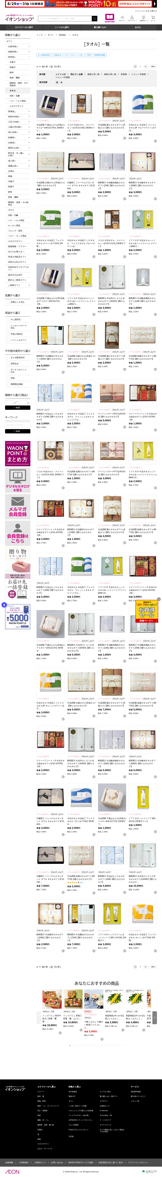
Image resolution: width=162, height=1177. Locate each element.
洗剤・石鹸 (15, 96)
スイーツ (40, 1092)
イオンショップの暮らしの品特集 (81, 1111)
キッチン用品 (14, 225)
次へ (146, 66)
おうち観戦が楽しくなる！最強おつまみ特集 (112, 1131)
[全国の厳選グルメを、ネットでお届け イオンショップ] (19, 17)
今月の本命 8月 (106, 1115)
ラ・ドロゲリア (105, 1120)
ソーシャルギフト (19, 340)
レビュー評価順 (63, 77)
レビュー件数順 (139, 74)
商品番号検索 (136, 1092)
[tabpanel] (52, 1011)
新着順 (124, 74)
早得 (89, 55)
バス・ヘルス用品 (18, 101)
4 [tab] (80, 1045)
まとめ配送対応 (44, 55)
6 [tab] (87, 1045)
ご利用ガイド (40, 1163)
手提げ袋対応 (17, 334)
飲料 (12, 72)
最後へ (153, 66)
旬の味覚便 (73, 1092)
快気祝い (63, 35)
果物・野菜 (41, 1101)
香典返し (12, 111)
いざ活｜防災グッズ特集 (78, 1106)
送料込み (57, 55)
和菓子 (13, 67)
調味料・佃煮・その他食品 (19, 84)
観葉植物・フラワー (17, 246)
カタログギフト (17, 106)
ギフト (51, 35)
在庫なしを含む (18, 302)
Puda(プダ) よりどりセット (79, 1130)
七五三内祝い (14, 122)
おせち (138, 27)
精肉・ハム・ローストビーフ (48, 1106)
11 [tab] (105, 1045)
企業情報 (9, 1163)
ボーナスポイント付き (74, 55)
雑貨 (39, 1139)
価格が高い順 (110, 74)
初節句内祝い (14, 117)
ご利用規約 (23, 1163)
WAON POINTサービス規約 (80, 1163)
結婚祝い (12, 137)
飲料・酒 (40, 1096)
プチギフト (104, 1101)
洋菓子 (13, 62)
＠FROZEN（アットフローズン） (81, 1120)
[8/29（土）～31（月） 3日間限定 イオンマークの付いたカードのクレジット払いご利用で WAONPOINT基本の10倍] (81, 4)
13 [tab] (112, 1045)
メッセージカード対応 (19, 326)
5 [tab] (84, 1045)
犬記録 (71, 1136)
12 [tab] (109, 1045)
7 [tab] (91, 1045)
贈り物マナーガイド (138, 1096)
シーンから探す (62, 27)
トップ (39, 35)
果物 (10, 176)
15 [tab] (119, 1045)
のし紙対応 (16, 319)
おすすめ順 (61, 74)
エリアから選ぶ (105, 1092)
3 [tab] (77, 1045)
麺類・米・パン (43, 1120)
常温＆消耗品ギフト (17, 257)
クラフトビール (105, 1125)
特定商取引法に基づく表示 (111, 1163)
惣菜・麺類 (15, 78)
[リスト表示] (61, 82)
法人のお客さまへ (16, 252)
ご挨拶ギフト (14, 285)
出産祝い (12, 143)
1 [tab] (70, 1045)
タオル (75, 35)
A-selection (104, 1111)
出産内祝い (13, 46)
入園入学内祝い (15, 127)
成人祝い (12, 161)
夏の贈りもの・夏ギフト (109, 1096)
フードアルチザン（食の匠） (79, 1115)
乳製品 (39, 1130)
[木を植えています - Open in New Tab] (149, 1171)
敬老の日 (72, 1096)
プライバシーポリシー (138, 1163)
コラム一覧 (135, 1101)
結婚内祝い (13, 52)
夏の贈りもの (100, 27)
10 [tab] (102, 1045)
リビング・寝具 (15, 231)
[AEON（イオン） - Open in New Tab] (12, 1172)
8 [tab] (94, 1045)
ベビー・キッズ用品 (17, 236)
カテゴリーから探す (24, 27)
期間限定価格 (100, 55)
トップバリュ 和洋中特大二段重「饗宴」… (51, 1019)
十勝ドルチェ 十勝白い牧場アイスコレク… (93, 1025)
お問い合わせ (57, 1163)
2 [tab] (73, 1045)
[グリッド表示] (57, 82)
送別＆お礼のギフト (17, 262)
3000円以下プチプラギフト (18, 268)
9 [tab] (98, 1045)
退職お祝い (13, 166)
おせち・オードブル (44, 1149)
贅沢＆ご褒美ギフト (17, 280)
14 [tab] (116, 1045)
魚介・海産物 (42, 1111)
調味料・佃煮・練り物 (45, 1125)
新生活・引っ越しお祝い (16, 154)
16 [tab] (123, 1045)
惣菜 (39, 1115)
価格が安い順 (93, 74)
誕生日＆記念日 (15, 275)
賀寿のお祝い (14, 148)
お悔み (11, 171)
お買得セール (105, 1106)
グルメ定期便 (73, 1125)
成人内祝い (13, 132)
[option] (58, 82)
